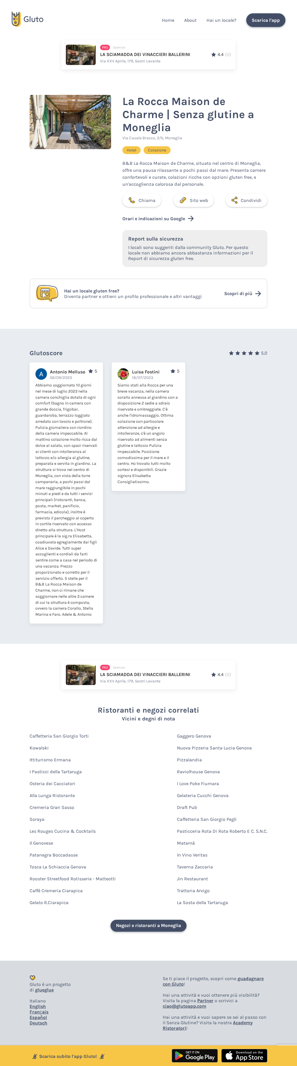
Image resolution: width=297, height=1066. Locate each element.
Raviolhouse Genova (198, 771)
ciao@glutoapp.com (184, 1006)
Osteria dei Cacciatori (52, 783)
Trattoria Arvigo (193, 890)
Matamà (186, 843)
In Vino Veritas (192, 855)
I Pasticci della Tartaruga (56, 771)
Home (168, 20)
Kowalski (39, 748)
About (190, 20)
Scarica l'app (266, 20)
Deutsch (38, 1023)
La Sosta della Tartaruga (202, 902)
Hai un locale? (221, 20)
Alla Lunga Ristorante (52, 795)
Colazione (157, 150)
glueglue (44, 990)
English (38, 1006)
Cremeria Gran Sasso (52, 807)
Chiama (147, 200)
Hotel (131, 150)
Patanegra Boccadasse (54, 855)
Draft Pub (187, 807)
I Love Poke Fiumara (198, 783)
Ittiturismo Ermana (50, 760)
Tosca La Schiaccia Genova (58, 867)
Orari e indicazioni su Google (153, 218)
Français (39, 1012)
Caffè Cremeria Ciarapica (56, 890)
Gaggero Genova (194, 736)
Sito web (199, 200)
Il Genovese (41, 843)
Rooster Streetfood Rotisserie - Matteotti (73, 878)
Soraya (37, 819)
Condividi (251, 200)
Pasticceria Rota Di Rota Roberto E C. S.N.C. (222, 831)
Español (38, 1017)
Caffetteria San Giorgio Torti (59, 736)
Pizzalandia (189, 760)
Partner (205, 1000)
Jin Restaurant (192, 878)
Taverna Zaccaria (195, 867)
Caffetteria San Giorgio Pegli (207, 819)
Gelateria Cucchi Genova (203, 795)
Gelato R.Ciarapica (49, 902)
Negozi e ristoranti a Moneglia (148, 925)
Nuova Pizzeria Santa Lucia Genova (214, 748)
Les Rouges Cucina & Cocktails (63, 831)
